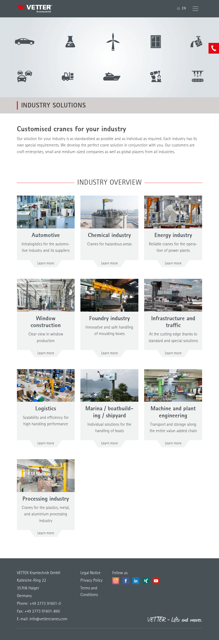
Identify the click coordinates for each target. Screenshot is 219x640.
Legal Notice (90, 573)
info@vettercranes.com (47, 619)
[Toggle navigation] (195, 9)
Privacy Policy (91, 580)
